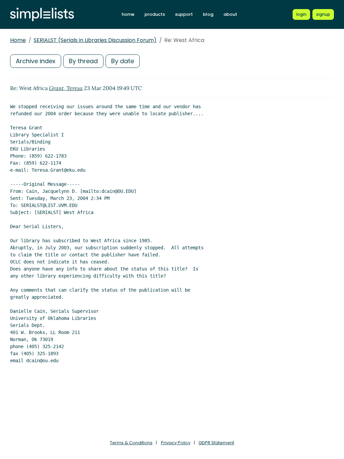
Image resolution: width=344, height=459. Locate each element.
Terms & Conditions (131, 443)
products (154, 14)
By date (122, 61)
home (128, 14)
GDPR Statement (216, 443)
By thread (83, 61)
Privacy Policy (175, 443)
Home (18, 40)
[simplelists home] (42, 15)
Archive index (35, 61)
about (230, 14)
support (184, 14)
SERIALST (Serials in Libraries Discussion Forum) (95, 40)
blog (208, 14)
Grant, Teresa (66, 88)
